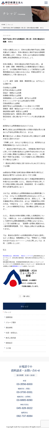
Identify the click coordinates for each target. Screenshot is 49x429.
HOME (3, 24)
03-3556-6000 (24, 384)
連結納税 (9, 327)
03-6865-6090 (24, 400)
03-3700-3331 (24, 392)
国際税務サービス (17, 266)
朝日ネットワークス (27, 256)
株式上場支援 (11, 338)
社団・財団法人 (11, 333)
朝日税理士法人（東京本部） (11, 256)
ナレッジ (10, 24)
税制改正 (9, 343)
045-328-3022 (24, 408)
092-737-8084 (24, 415)
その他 (8, 348)
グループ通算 (11, 322)
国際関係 (9, 317)
